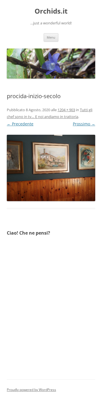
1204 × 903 (66, 109)
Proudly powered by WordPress (31, 389)
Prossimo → (84, 124)
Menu (51, 37)
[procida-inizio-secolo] (51, 168)
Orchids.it (51, 11)
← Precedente (20, 124)
